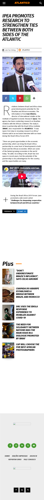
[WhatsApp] (27, 98)
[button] (4, 3)
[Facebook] (5, 98)
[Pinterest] (19, 98)
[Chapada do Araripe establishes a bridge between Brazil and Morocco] (8, 294)
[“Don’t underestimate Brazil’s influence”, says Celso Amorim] (8, 276)
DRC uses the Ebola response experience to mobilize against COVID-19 (27, 312)
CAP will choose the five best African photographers (27, 347)
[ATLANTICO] (20, 50)
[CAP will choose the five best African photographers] (8, 350)
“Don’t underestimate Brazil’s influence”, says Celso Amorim (27, 274)
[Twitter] (12, 98)
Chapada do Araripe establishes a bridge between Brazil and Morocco (28, 292)
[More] (34, 98)
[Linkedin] (22, 445)
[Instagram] (16, 445)
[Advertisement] (22, 233)
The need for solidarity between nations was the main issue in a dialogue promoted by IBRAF (27, 331)
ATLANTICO (26, 50)
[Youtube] (33, 445)
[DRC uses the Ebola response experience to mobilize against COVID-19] (8, 312)
